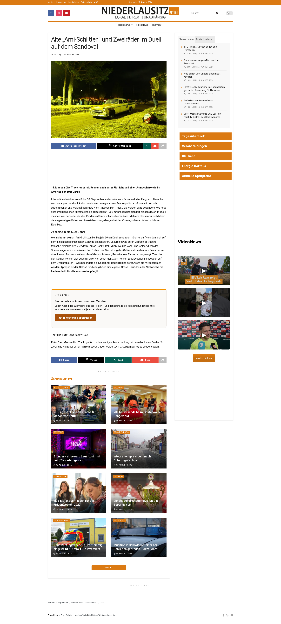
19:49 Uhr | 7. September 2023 (65, 54)
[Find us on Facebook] (51, 13)
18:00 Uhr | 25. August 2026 (200, 107)
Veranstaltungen (194, 146)
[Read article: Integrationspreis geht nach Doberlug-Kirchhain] (139, 448)
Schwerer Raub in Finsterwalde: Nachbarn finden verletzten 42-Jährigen (74, 589)
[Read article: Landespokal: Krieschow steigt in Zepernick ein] (139, 493)
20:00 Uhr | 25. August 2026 (200, 67)
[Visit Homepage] (140, 13)
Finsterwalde (61, 565)
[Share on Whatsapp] (147, 146)
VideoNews (142, 24)
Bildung (118, 388)
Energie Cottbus (194, 166)
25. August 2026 (63, 421)
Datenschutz (86, 2)
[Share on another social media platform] (163, 146)
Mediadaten (73, 2)
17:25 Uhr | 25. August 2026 (200, 120)
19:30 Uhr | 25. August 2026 (200, 80)
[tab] (186, 39)
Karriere (51, 2)
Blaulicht (119, 521)
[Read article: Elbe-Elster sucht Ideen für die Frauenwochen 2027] (78, 493)
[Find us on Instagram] (59, 13)
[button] (204, 270)
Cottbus (58, 432)
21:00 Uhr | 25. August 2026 (200, 53)
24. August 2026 (63, 509)
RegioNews (124, 24)
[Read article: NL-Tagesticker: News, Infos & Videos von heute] (78, 404)
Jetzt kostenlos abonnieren (75, 317)
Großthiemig (61, 521)
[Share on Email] (155, 146)
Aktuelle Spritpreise (197, 176)
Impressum (61, 2)
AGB (96, 2)
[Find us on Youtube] (66, 13)
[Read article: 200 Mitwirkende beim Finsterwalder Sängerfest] (139, 404)
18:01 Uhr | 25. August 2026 (200, 94)
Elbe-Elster (60, 476)
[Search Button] (218, 13)
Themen (156, 24)
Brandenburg (61, 388)
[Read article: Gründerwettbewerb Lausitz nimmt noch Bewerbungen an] (78, 448)
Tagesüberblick (193, 136)
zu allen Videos (204, 358)
